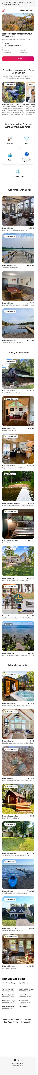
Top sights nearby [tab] (24, 983)
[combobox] (18, 46)
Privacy (15, 1065)
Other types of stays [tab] (9, 983)
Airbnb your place (26, 10)
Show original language (11, 4)
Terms (21, 1065)
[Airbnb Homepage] (3, 10)
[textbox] (10, 53)
